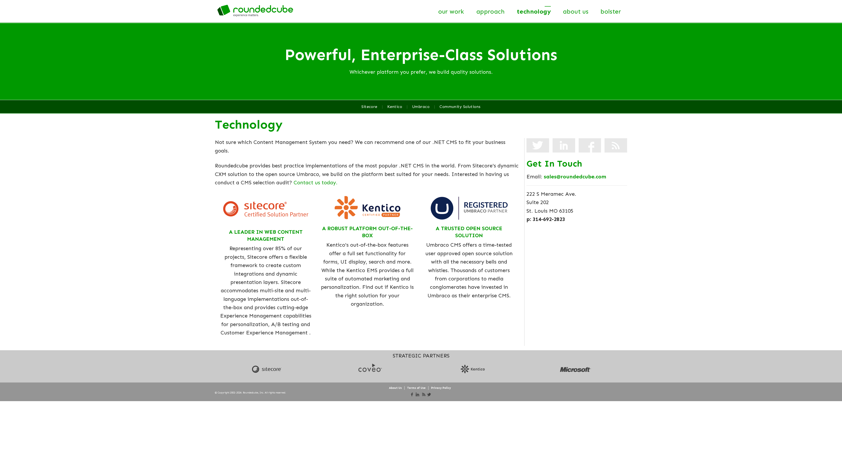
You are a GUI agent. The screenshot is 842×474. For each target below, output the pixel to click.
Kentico (394, 106)
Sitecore (369, 106)
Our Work (451, 11)
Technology (534, 11)
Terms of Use (416, 388)
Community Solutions (460, 106)
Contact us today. (315, 182)
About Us (575, 11)
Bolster (611, 11)
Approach (490, 11)
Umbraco (421, 106)
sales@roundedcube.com (575, 176)
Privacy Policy (441, 388)
